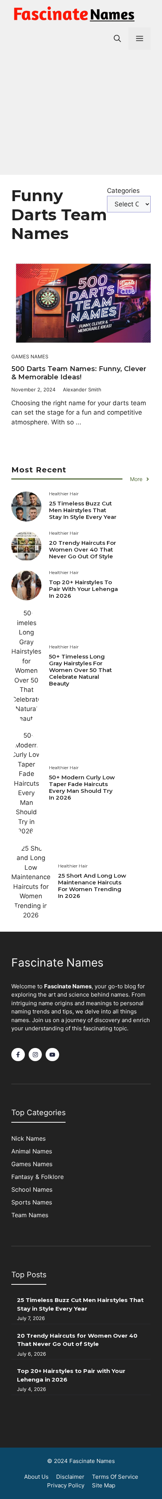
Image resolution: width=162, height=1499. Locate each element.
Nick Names (28, 1138)
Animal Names (31, 1151)
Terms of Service (115, 1476)
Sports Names (31, 1202)
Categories (123, 190)
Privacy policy (65, 1485)
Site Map (103, 1485)
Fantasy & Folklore (37, 1176)
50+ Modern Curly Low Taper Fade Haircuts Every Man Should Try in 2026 (82, 787)
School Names (31, 1189)
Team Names (29, 1215)
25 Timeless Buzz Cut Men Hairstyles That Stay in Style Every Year (82, 510)
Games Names (29, 356)
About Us (36, 1476)
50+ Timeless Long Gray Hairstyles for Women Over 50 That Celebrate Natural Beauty (80, 670)
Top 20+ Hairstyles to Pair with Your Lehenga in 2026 (83, 589)
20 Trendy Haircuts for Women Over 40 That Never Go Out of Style (82, 549)
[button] (117, 38)
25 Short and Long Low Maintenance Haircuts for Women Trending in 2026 (92, 885)
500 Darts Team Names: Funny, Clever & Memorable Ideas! (78, 373)
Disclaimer (70, 1476)
